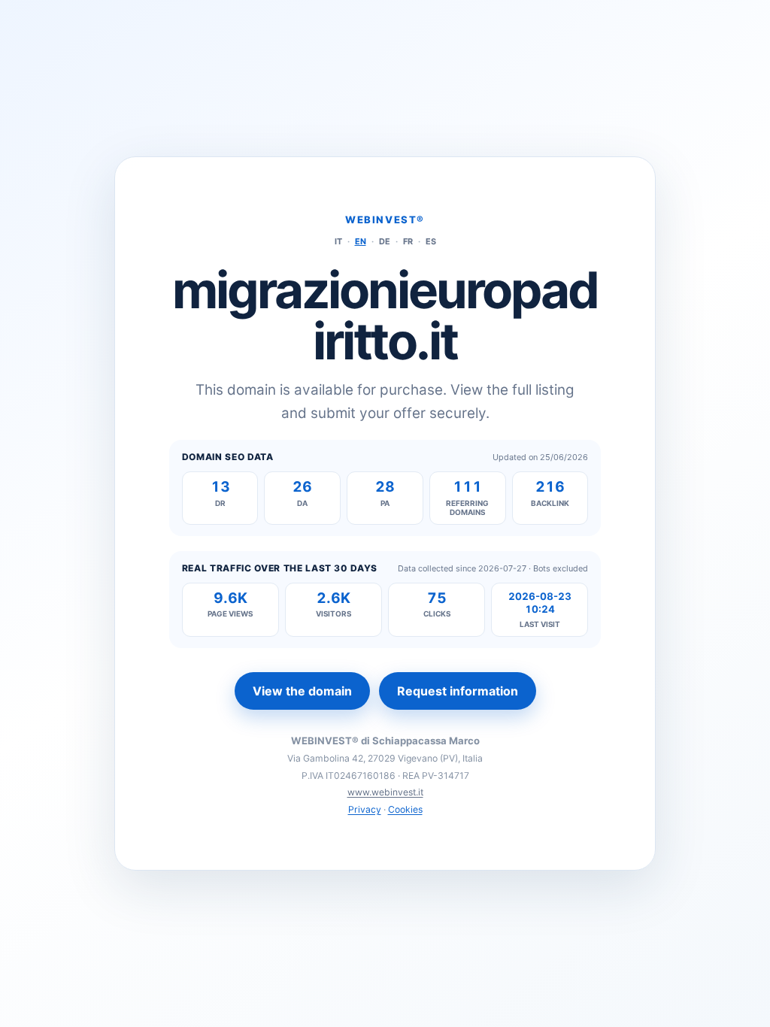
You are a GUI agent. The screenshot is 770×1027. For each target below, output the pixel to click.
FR (408, 241)
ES (431, 241)
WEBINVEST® (385, 220)
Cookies (405, 809)
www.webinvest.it (385, 792)
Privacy (364, 809)
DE (384, 241)
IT (338, 241)
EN (360, 241)
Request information (457, 690)
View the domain (302, 690)
